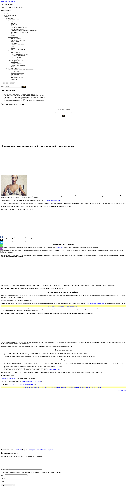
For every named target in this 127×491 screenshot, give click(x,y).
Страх (13, 48)
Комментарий (5, 469)
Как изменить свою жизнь (19, 40)
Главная (6, 13)
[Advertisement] (52, 130)
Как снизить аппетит (17, 77)
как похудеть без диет (52, 369)
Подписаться (9, 485)
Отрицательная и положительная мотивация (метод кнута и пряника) (24, 97)
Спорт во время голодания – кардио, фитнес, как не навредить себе (24, 95)
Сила (12, 46)
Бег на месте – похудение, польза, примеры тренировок (20, 94)
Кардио (13, 23)
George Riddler (122, 390)
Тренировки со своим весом (19, 32)
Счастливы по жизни (7, 4)
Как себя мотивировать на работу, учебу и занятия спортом (21, 99)
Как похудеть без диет (17, 74)
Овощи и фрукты (16, 57)
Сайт (2, 481)
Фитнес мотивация (16, 34)
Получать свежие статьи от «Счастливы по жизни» (63, 306)
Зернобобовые (15, 52)
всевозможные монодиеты (54, 200)
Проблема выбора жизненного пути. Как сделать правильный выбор (24, 100)
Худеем (13, 76)
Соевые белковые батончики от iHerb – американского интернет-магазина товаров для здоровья (76, 387)
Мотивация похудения (17, 73)
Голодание (14, 79)
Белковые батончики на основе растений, (35, 387)
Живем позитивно (13, 37)
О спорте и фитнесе (17, 26)
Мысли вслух (15, 41)
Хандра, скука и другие (18, 49)
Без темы (10, 18)
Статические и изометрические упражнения (24, 30)
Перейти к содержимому (8, 1)
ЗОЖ (12, 66)
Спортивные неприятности (19, 27)
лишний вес (58, 247)
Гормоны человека (16, 63)
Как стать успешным (17, 38)
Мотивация (14, 43)
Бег (12, 21)
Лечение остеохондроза (18, 65)
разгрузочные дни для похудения (31, 381)
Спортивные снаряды (17, 29)
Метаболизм (14, 62)
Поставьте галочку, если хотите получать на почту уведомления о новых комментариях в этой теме (32, 472)
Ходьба (13, 35)
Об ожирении (15, 71)
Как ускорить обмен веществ (95, 303)
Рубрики (6, 16)
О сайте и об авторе (10, 15)
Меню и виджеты (5, 10)
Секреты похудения (21, 68)
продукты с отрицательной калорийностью (22, 384)
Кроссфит (14, 24)
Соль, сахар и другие (17, 59)
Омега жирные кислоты (18, 55)
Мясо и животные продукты (19, 54)
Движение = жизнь (13, 19)
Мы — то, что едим (13, 51)
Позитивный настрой (17, 44)
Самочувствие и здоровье (15, 60)
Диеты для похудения (8, 378)
